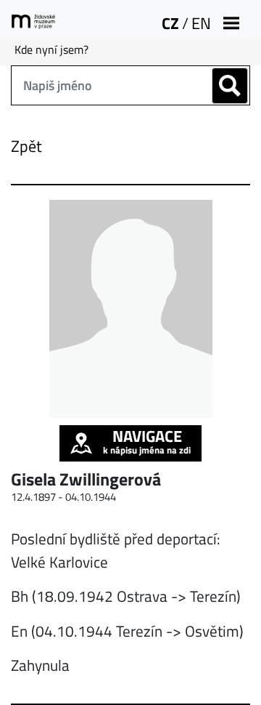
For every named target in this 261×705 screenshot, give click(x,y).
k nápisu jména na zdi (147, 441)
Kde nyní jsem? (51, 49)
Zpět (26, 146)
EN (201, 23)
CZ (170, 23)
